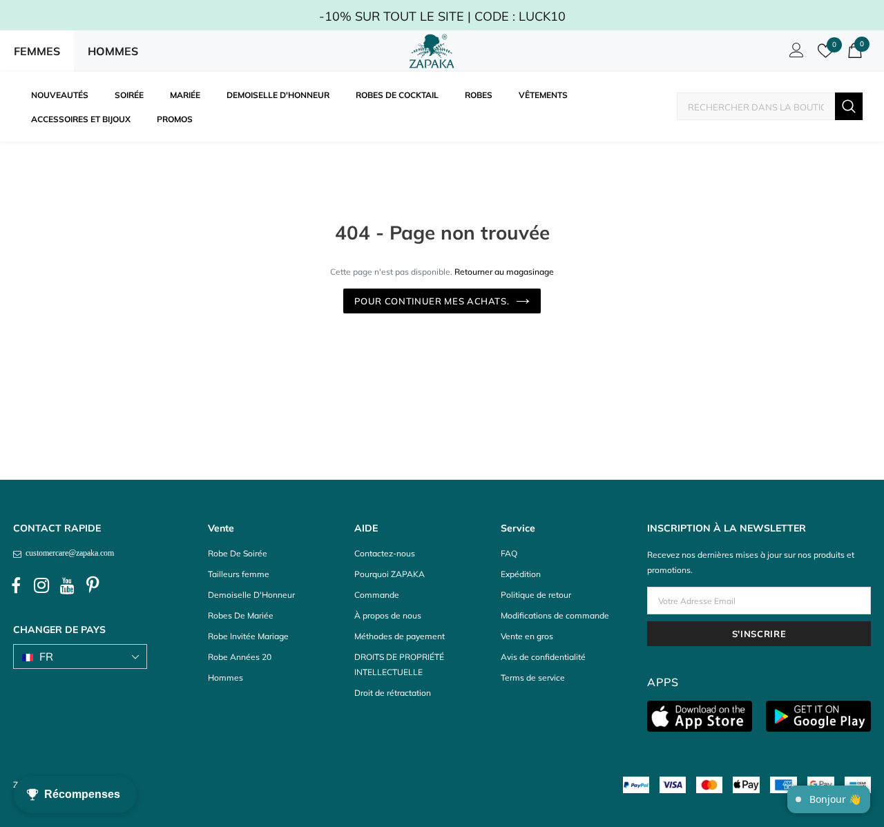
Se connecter (794, 54)
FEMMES (37, 51)
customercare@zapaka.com (67, 553)
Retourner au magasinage (504, 271)
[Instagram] (41, 586)
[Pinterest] (92, 586)
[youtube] (67, 586)
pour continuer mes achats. (432, 301)
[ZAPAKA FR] (432, 51)
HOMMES (113, 51)
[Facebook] (15, 586)
